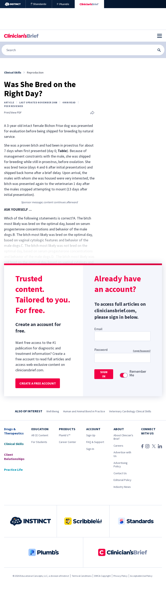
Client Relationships (14, 457)
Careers (118, 445)
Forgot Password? (142, 350)
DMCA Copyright (102, 575)
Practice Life (13, 470)
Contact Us (120, 473)
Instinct (65, 575)
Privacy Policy (120, 575)
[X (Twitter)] (153, 446)
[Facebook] (142, 446)
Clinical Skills (14, 444)
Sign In (90, 449)
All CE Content (39, 435)
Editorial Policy (122, 480)
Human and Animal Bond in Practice (84, 411)
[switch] (124, 375)
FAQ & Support (95, 442)
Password (100, 350)
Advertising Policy (121, 464)
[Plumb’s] (63, 4)
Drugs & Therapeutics (14, 431)
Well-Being (52, 411)
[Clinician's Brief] (89, 4)
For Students (39, 442)
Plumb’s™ (64, 435)
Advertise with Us (122, 454)
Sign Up (90, 435)
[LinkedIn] (160, 446)
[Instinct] (13, 4)
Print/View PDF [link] (13, 112)
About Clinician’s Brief (123, 437)
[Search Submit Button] (159, 50)
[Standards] (39, 4)
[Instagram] (147, 446)
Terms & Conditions (82, 575)
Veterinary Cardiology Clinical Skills (130, 411)
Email (98, 329)
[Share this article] (92, 113)
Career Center (67, 442)
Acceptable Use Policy (141, 575)
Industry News (122, 487)
